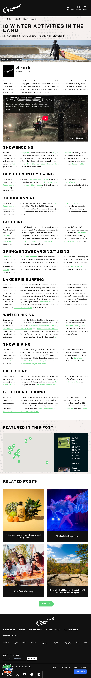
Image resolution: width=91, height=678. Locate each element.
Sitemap (83, 667)
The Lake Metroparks (38, 179)
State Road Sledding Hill (43, 241)
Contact (85, 642)
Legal (75, 667)
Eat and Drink (35, 630)
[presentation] (64, 442)
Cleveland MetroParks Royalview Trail (29, 364)
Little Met (25, 164)
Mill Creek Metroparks (47, 328)
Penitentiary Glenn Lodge (30, 185)
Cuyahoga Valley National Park (65, 326)
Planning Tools (70, 630)
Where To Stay (53, 630)
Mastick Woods (61, 164)
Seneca (50, 164)
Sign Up (31, 659)
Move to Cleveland (67, 642)
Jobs (77, 642)
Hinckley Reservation (68, 241)
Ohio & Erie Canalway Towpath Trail (41, 361)
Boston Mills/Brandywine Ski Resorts (20, 257)
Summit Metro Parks (23, 328)
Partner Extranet (45, 642)
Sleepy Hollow (78, 164)
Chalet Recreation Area (76, 471)
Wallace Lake (60, 382)
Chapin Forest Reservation (52, 182)
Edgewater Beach (46, 302)
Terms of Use (65, 667)
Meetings (6, 642)
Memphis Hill (23, 241)
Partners (33, 642)
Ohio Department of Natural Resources (55, 409)
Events (22, 630)
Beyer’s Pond (74, 382)
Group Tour (16, 642)
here (57, 337)
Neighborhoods (10, 635)
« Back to (20, 19)
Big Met (15, 164)
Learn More (75, 463)
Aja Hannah (23, 68)
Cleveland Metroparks (19, 153)
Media (24, 642)
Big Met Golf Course (62, 153)
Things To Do (9, 630)
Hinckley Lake (9, 385)
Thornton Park (9, 241)
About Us (56, 642)
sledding (57, 233)
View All (45, 604)
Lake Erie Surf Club (23, 307)
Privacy (54, 667)
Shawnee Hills (38, 164)
